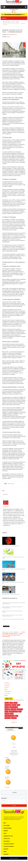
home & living (7, 693)
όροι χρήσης (7, 841)
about (5, 833)
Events (11, 702)
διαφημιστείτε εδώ (8, 836)
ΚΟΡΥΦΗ (15, 792)
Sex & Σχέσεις (7, 704)
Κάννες (6, 711)
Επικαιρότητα (5, 494)
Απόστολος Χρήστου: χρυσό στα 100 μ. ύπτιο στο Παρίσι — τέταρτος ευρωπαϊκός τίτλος (12, 616)
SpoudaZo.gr (14, 722)
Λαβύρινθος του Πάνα (13, 711)
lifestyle (17, 21)
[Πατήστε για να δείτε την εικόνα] (14, 50)
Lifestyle (8, 36)
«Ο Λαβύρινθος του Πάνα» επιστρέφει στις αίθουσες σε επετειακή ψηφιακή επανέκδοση (13, 603)
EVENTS (6, 830)
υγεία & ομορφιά (7, 691)
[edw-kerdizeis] (14, 661)
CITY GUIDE (7, 825)
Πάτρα (20, 711)
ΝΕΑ (13, 21)
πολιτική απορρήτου (9, 846)
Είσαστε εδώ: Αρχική (7, 21)
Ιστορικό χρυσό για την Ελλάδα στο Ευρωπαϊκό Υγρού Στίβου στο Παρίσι (13, 570)
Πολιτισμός (7, 713)
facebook (6, 849)
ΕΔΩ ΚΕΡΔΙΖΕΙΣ (8, 828)
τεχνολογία (6, 687)
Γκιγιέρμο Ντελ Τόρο (13, 707)
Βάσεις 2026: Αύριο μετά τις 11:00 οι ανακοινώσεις (11, 594)
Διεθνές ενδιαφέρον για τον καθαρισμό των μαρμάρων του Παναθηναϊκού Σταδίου (12, 607)
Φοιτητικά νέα (7, 718)
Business (7, 702)
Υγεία (17, 715)
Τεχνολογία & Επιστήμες (9, 715)
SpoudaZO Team (13, 34)
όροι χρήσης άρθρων (9, 843)
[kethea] (14, 728)
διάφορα (6, 695)
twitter (5, 851)
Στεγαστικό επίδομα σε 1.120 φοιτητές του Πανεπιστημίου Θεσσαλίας (12, 611)
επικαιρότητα (7, 682)
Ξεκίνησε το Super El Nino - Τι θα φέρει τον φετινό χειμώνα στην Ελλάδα (13, 558)
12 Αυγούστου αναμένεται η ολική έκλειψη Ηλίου (10, 545)
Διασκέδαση (7, 709)
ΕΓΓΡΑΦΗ (14, 805)
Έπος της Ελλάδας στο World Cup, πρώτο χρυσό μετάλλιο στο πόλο (13, 583)
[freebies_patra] (14, 670)
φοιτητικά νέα (7, 685)
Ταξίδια (11, 713)
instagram (6, 854)
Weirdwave (14, 704)
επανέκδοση (14, 718)
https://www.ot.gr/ (10, 483)
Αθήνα (18, 704)
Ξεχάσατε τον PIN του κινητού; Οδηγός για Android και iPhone (13, 619)
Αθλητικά (6, 707)
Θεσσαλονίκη (19, 709)
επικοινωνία (7, 838)
